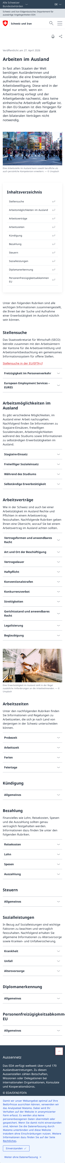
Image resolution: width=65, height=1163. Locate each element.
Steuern (13, 252)
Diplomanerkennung (21, 269)
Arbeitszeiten (16, 227)
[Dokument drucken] (53, 36)
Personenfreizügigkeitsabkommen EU (29, 279)
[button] (59, 1051)
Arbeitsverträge (18, 218)
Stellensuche (16, 201)
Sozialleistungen (18, 261)
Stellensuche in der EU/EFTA (21, 363)
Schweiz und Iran (21, 23)
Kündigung (15, 235)
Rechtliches (9, 1140)
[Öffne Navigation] (60, 23)
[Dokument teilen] (60, 36)
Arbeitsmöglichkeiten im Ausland (28, 210)
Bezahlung (15, 244)
